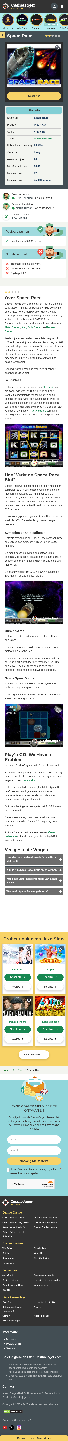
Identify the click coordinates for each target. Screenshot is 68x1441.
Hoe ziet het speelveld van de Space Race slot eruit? (31, 859)
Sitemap (10, 1348)
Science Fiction (43, 138)
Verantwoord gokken (12, 1285)
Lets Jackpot (8, 1263)
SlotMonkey (40, 1248)
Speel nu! (16, 977)
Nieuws (37, 1307)
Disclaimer (11, 1339)
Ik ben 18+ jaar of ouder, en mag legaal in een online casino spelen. (35, 1171)
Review (15, 986)
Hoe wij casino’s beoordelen (48, 1280)
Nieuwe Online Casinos (45, 1222)
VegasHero (39, 1253)
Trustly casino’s (38, 410)
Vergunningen (41, 1285)
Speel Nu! (34, 96)
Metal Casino (12, 327)
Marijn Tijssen (24, 208)
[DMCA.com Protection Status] (13, 1411)
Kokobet (6, 1253)
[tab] (34, 859)
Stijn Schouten (25, 198)
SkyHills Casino (41, 1258)
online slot (29, 780)
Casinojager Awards (44, 1275)
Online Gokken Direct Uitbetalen (13, 1234)
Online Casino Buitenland (46, 1217)
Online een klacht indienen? (16, 1420)
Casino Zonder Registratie (15, 1222)
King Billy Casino (32, 327)
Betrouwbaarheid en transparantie (12, 1309)
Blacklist (6, 1290)
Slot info (34, 110)
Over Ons (7, 1302)
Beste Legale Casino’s (13, 1227)
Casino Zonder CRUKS (13, 1217)
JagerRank (7, 1275)
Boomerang (8, 1258)
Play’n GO (48, 387)
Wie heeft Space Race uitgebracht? (27, 891)
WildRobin (7, 1248)
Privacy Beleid (13, 1343)
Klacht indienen (41, 1315)
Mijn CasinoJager (11, 1320)
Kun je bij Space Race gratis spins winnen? (32, 870)
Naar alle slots (32, 1054)
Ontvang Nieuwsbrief (34, 1161)
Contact (6, 1315)
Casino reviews (10, 1280)
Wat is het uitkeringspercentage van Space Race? (32, 880)
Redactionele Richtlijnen (46, 1302)
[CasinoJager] (22, 6)
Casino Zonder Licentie (45, 1227)
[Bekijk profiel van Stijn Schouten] (6, 196)
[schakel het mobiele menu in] (61, 6)
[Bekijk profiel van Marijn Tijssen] (6, 206)
